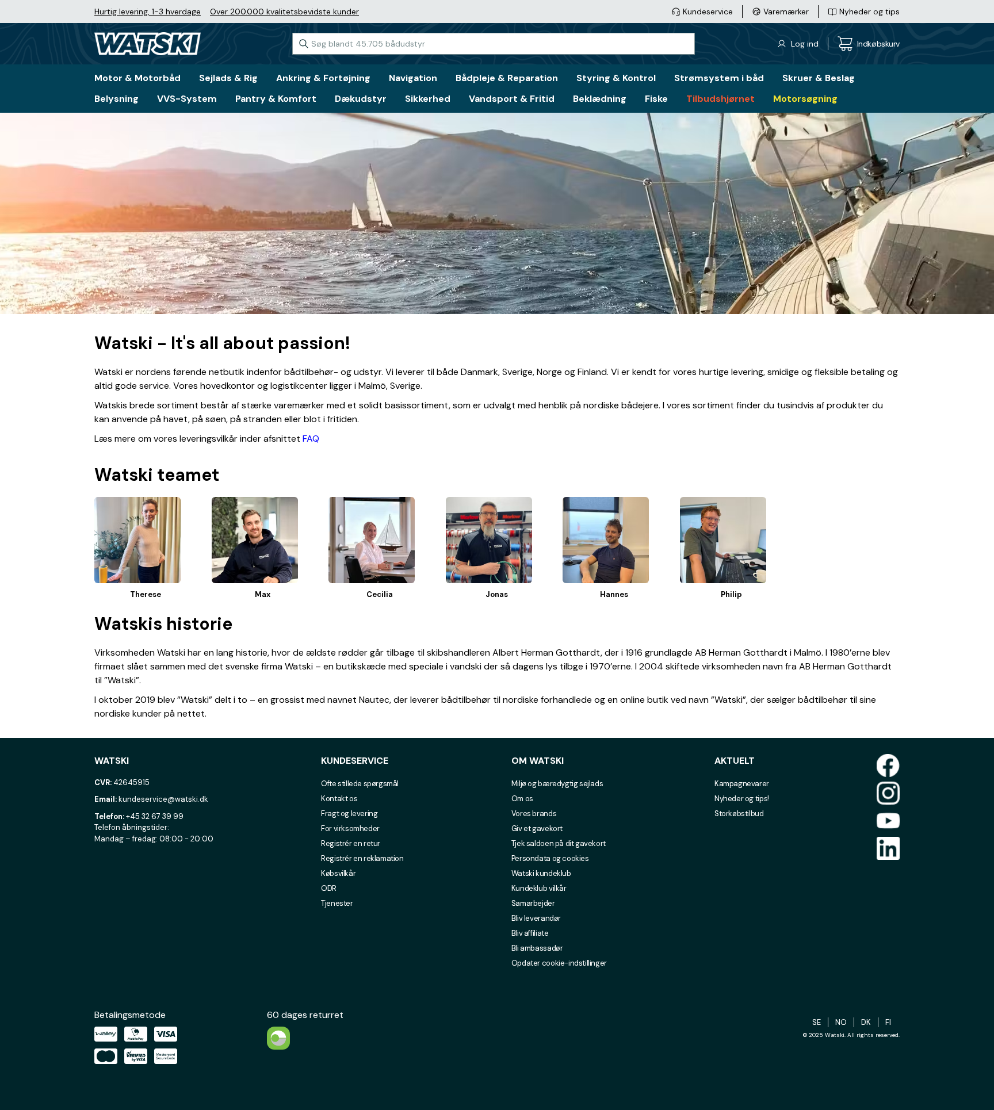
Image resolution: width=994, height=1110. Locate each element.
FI (888, 1022)
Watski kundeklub (541, 873)
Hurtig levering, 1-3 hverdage (147, 11)
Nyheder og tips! (741, 798)
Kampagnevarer (741, 784)
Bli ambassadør (537, 948)
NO (841, 1022)
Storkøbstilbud (739, 813)
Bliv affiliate (530, 933)
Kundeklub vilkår (539, 888)
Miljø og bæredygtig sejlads (557, 784)
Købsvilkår (338, 873)
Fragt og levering (349, 813)
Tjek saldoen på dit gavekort (558, 843)
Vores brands (533, 813)
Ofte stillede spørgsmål (360, 784)
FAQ (311, 438)
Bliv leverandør (536, 918)
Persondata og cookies (550, 858)
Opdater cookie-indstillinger (559, 963)
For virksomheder (350, 828)
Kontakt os (339, 798)
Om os (522, 798)
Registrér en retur (350, 843)
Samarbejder (533, 903)
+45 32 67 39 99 (154, 816)
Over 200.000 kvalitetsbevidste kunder (284, 11)
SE (816, 1022)
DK (866, 1022)
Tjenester (337, 903)
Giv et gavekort (537, 828)
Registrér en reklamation (362, 858)
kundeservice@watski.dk (163, 799)
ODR (329, 888)
